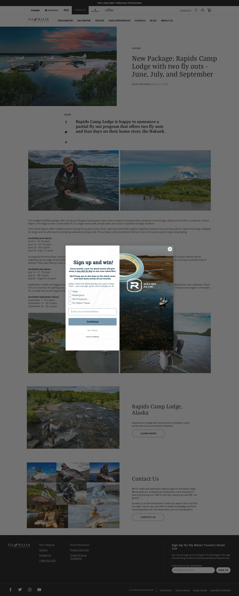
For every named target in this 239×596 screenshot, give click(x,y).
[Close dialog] (169, 249)
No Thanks (93, 331)
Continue (92, 321)
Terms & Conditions (92, 336)
